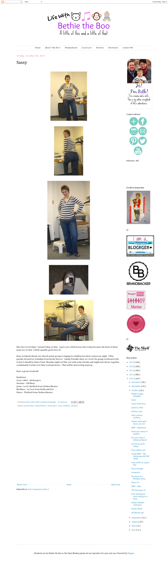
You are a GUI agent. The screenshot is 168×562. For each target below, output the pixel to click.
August (135, 522)
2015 (131, 362)
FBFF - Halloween (138, 428)
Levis (60, 406)
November (136, 386)
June (134, 530)
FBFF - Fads (136, 486)
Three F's (135, 483)
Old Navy (66, 406)
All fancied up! (137, 513)
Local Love (87, 48)
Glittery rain (136, 412)
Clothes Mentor (41, 406)
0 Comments (62, 402)
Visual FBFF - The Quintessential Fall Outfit (140, 456)
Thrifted (74, 406)
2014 (131, 367)
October (135, 391)
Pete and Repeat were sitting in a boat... (139, 496)
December (136, 382)
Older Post (115, 485)
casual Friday (28, 406)
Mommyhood (71, 48)
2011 (131, 379)
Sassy (133, 400)
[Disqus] (68, 447)
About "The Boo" (53, 48)
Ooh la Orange (137, 469)
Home (38, 48)
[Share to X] (77, 402)
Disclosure (113, 48)
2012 (131, 375)
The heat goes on (138, 490)
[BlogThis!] (75, 402)
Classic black (136, 509)
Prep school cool (138, 450)
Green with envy (138, 404)
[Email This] (72, 402)
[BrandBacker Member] (138, 285)
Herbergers (52, 406)
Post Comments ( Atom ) (38, 489)
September (137, 518)
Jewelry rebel (137, 408)
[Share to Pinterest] (83, 402)
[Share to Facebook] (80, 402)
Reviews (100, 48)
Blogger (130, 553)
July (134, 526)
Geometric (135, 473)
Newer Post (22, 485)
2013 (131, 371)
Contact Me (128, 48)
